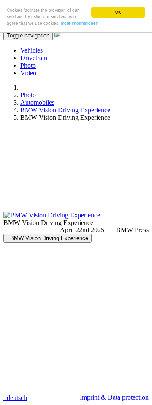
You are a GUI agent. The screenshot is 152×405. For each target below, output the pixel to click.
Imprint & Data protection (112, 397)
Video (28, 73)
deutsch (15, 397)
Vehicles (31, 50)
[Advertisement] (76, 170)
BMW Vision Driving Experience (65, 110)
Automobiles (37, 102)
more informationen (79, 23)
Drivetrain (33, 57)
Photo (28, 65)
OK (118, 12)
